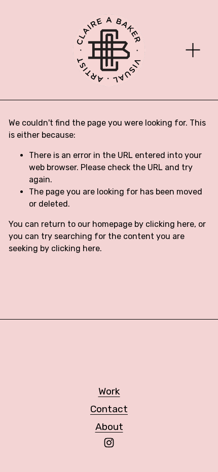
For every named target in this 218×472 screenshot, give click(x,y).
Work (109, 391)
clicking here (170, 224)
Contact (109, 409)
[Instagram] (109, 443)
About (109, 426)
